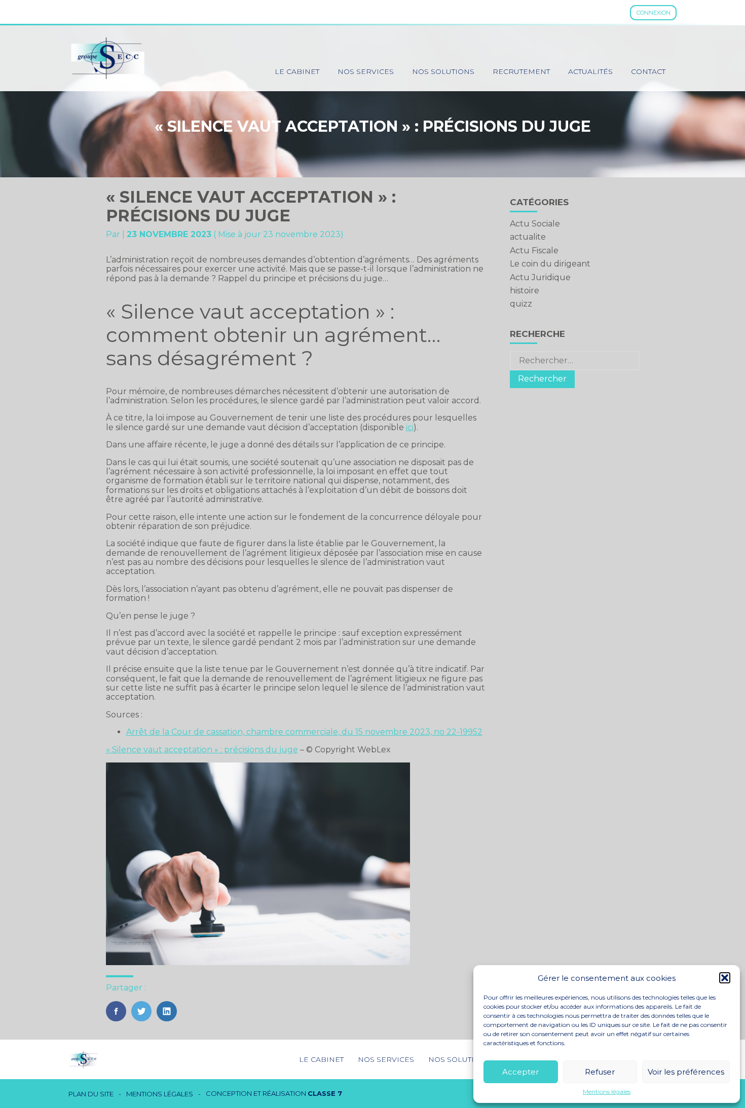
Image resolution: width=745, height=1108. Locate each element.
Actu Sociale (535, 223)
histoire (524, 290)
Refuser (600, 1072)
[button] (725, 978)
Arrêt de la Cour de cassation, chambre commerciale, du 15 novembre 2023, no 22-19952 (304, 732)
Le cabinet (297, 71)
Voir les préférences (686, 1072)
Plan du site (91, 1094)
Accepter (520, 1072)
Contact (648, 71)
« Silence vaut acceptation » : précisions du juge (202, 749)
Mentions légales (606, 1091)
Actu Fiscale (534, 250)
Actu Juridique (540, 277)
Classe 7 (325, 1093)
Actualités (590, 71)
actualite (528, 237)
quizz (521, 304)
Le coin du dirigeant (550, 264)
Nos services (366, 71)
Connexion (653, 12)
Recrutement (521, 71)
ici (410, 427)
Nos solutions (443, 71)
